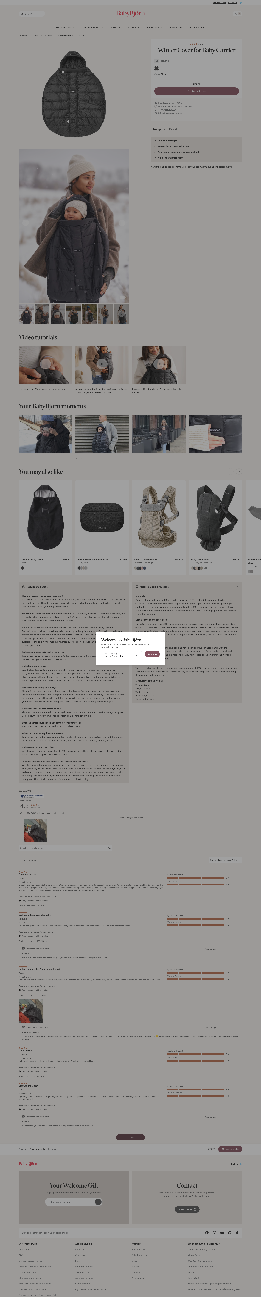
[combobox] (121, 655)
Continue (152, 654)
